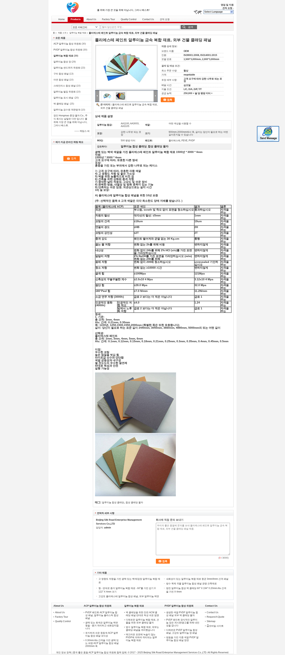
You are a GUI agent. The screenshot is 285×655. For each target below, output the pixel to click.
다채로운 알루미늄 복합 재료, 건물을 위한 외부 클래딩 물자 (142, 621)
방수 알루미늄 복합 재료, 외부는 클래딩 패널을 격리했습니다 (142, 628)
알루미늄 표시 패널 (64, 97)
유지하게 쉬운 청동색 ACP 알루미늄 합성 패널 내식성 (101, 634)
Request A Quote (215, 617)
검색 (190, 27)
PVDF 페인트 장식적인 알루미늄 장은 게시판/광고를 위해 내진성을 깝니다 (182, 622)
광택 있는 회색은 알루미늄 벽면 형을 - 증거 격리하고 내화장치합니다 (102, 625)
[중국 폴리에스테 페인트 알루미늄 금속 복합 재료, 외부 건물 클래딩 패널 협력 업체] (126, 67)
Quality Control (128, 19)
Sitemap (211, 621)
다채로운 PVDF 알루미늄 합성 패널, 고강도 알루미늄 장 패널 (182, 631)
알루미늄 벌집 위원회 (65, 91)
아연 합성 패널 (61, 79)
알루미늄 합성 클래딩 (113, 502)
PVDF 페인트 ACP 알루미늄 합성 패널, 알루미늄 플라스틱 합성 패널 (101, 615)
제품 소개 (62, 33)
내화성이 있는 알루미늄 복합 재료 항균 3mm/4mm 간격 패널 (197, 579)
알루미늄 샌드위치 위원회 (67, 67)
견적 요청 (227, 8)
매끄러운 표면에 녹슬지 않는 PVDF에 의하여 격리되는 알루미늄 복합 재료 (141, 637)
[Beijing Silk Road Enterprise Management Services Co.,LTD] (231, 12)
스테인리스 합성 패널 (65, 85)
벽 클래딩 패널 (61, 103)
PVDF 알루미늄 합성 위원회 (68, 49)
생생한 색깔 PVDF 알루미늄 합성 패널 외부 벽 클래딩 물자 (182, 614)
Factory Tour (108, 19)
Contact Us (148, 19)
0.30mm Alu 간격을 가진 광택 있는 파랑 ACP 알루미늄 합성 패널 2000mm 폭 (102, 643)
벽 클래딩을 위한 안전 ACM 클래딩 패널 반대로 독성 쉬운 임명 (142, 614)
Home (61, 19)
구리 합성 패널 (61, 73)
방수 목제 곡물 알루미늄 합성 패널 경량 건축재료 (191, 583)
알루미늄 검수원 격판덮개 (67, 109)
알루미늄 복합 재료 (77, 33)
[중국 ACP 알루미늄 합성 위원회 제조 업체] (72, 7)
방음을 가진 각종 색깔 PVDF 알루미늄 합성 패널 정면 (182, 639)
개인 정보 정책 (63, 652)
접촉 (169, 99)
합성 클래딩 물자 (134, 502)
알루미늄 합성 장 (62, 61)
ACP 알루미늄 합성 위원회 (67, 43)
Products (76, 19)
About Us (91, 19)
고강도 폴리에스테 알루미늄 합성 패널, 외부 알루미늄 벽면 (129, 596)
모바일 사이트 (216, 626)
